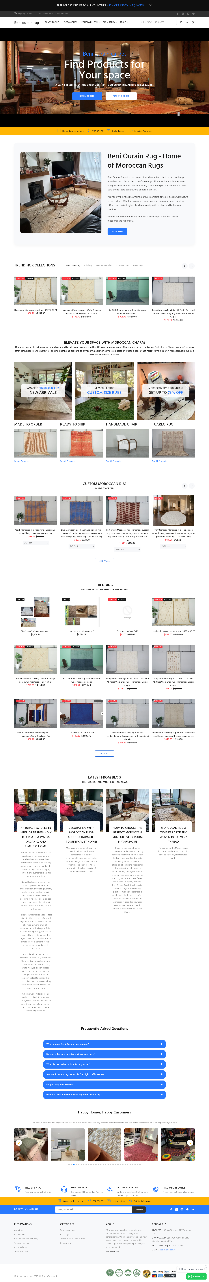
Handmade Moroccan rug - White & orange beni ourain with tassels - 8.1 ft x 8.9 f (36, 680)
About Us (18, 1230)
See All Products (21, 461)
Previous (185, 266)
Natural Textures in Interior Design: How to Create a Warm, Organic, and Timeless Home (36, 837)
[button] (19, 1143)
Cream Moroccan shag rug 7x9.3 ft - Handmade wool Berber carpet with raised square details (173, 734)
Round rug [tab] (138, 265)
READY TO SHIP (87, 96)
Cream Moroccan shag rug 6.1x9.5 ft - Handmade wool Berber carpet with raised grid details (127, 736)
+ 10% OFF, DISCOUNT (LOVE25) (125, 5)
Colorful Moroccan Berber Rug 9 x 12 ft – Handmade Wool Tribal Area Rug (127, 311)
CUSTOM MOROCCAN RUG (104, 484)
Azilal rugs (64, 1234)
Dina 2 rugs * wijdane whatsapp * (35, 631)
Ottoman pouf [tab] (122, 265)
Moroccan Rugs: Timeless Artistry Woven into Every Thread (173, 835)
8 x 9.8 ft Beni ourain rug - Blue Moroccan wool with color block (81, 680)
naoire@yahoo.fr (167, 1250)
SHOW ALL (104, 561)
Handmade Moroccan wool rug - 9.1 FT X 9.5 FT (173, 631)
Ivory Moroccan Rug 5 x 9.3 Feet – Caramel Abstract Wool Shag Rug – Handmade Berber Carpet (81, 313)
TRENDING (104, 585)
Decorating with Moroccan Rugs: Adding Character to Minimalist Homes (81, 835)
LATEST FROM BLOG (104, 777)
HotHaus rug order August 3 (81, 631)
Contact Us (19, 1234)
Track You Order (21, 1252)
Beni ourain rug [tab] (73, 265)
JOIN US (139, 1209)
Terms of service (21, 1243)
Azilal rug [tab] (88, 265)
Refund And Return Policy (26, 1239)
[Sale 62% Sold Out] (127, 612)
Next (192, 266)
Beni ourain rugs (67, 1230)
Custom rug (65, 1243)
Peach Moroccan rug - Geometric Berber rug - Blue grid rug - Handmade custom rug (36, 531)
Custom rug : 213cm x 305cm (173, 310)
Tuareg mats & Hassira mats (72, 1239)
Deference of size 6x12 (127, 631)
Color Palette (20, 1247)
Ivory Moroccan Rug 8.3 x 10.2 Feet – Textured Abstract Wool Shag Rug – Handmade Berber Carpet (36, 313)
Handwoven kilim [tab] (104, 265)
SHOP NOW (117, 231)
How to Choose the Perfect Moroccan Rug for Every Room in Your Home (127, 835)
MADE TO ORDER (121, 96)
